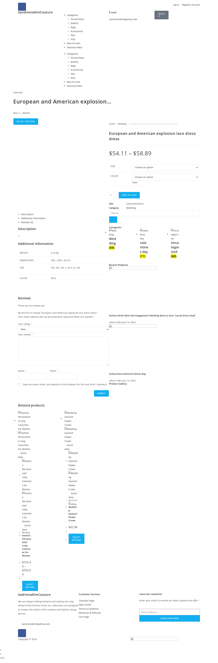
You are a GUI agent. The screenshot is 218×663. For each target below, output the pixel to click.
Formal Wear (77, 19)
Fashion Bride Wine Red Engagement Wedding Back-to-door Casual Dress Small (152, 315)
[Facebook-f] (22, 633)
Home (112, 123)
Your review (25, 334)
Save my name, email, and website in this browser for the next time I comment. (65, 384)
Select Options (26, 121)
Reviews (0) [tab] (27, 222)
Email (54, 370)
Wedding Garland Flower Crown (72, 514)
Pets (73, 35)
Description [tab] (27, 214)
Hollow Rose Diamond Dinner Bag (127, 373)
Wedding (122, 123)
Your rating (25, 324)
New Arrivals (73, 43)
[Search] (113, 219)
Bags (73, 27)
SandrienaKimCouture (35, 12)
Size (113, 166)
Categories (72, 15)
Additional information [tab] (33, 218)
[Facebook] (22, 7)
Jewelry (74, 23)
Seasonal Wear (75, 47)
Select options (30, 586)
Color (114, 175)
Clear (135, 182)
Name (22, 370)
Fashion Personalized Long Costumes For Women (26, 545)
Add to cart (129, 195)
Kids (73, 39)
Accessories (77, 31)
